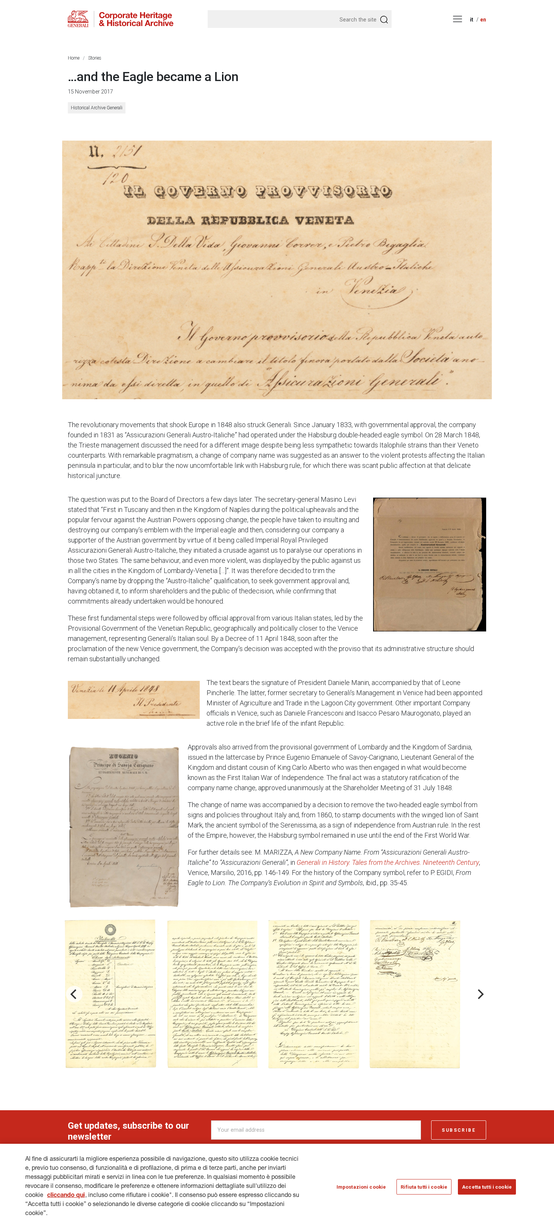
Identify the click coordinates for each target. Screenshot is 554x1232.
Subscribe (459, 1130)
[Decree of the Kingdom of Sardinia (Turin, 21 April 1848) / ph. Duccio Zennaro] (124, 827)
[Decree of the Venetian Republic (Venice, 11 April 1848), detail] (277, 270)
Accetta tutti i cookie (487, 1187)
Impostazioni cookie (361, 1187)
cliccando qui (66, 1196)
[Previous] (74, 994)
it (471, 20)
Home (74, 58)
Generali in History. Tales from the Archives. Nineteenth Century (388, 862)
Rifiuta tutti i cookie (424, 1187)
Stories (94, 58)
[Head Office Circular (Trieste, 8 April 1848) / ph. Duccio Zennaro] (429, 564)
